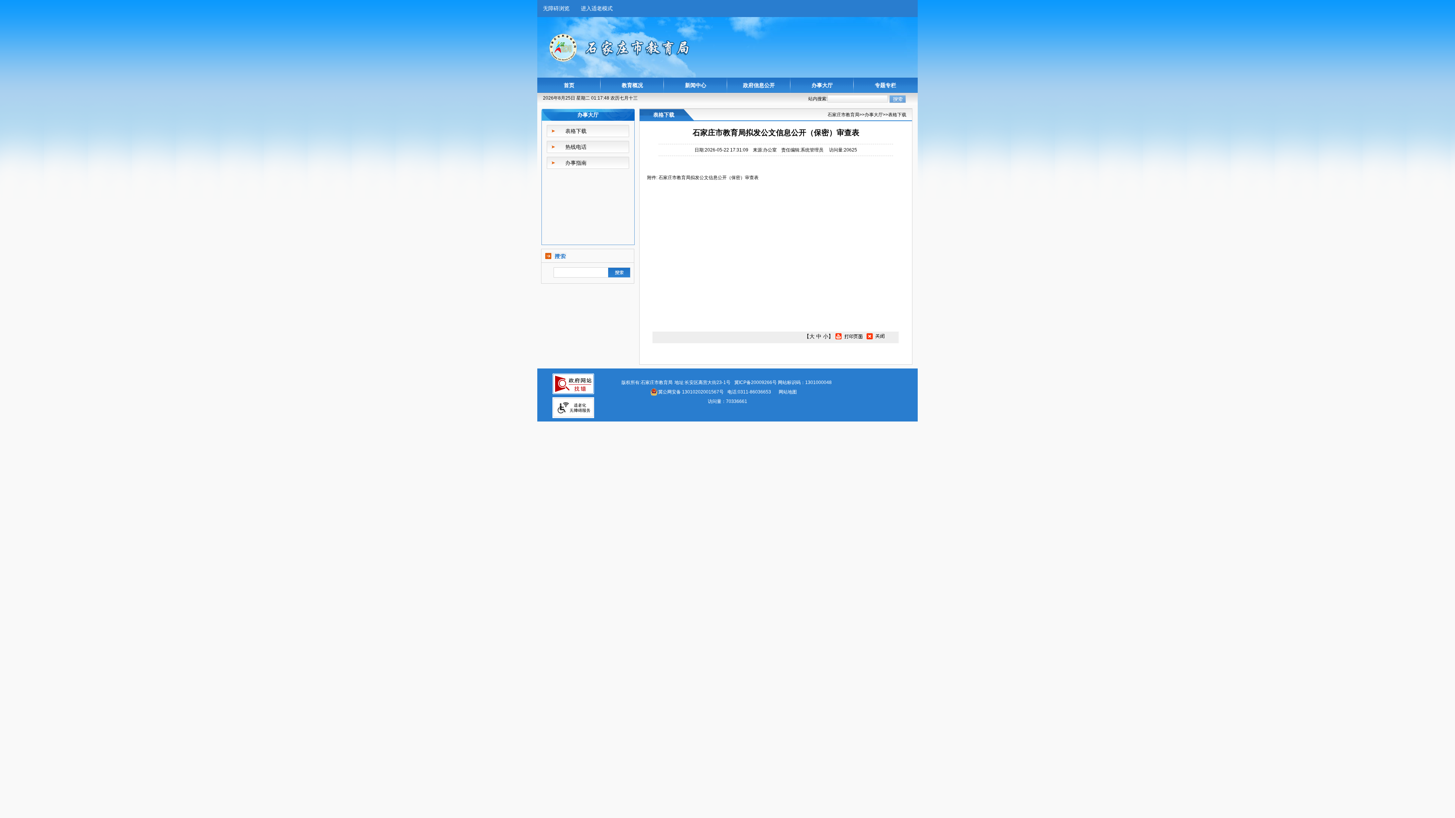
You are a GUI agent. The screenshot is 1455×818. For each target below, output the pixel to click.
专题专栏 (885, 85)
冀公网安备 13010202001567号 (691, 392)
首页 (569, 85)
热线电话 (576, 147)
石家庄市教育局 (843, 114)
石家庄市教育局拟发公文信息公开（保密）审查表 (709, 177)
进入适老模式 (597, 8)
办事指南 (576, 163)
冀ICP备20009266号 (755, 382)
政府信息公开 (759, 85)
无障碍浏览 (556, 8)
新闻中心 (695, 85)
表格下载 (576, 131)
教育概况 (632, 85)
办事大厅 (822, 85)
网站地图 (788, 392)
